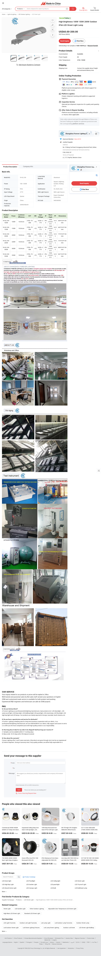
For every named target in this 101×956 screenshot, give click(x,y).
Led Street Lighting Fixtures (31, 928)
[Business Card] (97, 175)
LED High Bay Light (8, 884)
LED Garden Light (31, 884)
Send (18, 790)
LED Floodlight (30, 881)
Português (29, 942)
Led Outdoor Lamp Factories (63, 923)
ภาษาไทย (94, 942)
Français (36, 942)
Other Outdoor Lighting (37, 909)
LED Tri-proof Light (80, 884)
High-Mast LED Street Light (12, 913)
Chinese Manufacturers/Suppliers (33, 938)
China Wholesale (48, 938)
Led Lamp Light (45, 923)
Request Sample (93, 45)
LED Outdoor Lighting (24, 14)
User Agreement (61, 948)
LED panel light (55, 884)
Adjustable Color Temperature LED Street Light (62, 909)
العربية (72, 942)
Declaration (71, 948)
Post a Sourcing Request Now (26, 793)
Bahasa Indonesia (57, 944)
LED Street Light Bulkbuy (86, 928)
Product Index (90, 938)
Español (22, 942)
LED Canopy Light (31, 888)
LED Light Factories (9, 923)
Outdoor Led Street (69, 928)
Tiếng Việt (47, 944)
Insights (54, 940)
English (16, 942)
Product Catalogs (29, 877)
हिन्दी (88, 942)
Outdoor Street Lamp (82, 923)
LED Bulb (53, 888)
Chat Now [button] (80, 41)
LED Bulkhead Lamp (81, 888)
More (3, 931)
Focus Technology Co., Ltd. (37, 948)
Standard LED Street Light (32, 913)
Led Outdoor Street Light (11, 928)
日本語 (83, 942)
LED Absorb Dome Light (9, 888)
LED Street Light (36, 14)
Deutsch (58, 942)
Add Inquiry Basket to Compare (29, 65)
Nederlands (66, 942)
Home (3, 14)
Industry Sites (69, 938)
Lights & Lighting (11, 14)
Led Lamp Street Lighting (51, 928)
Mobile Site (47, 940)
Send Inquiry (64, 41)
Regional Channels (80, 938)
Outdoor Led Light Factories (28, 923)
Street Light (7, 909)
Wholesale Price (59, 938)
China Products (18, 938)
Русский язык (44, 942)
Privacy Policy (80, 948)
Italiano (52, 942)
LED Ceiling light (55, 881)
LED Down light (6, 881)
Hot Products (8, 938)
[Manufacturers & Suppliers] (50, 3)
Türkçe (41, 944)
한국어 (78, 942)
